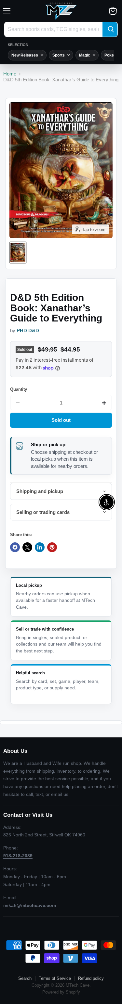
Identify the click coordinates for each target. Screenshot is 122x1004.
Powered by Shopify (61, 992)
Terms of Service (55, 978)
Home (9, 73)
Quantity (18, 389)
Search (25, 978)
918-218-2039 (18, 855)
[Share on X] (27, 547)
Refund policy (91, 978)
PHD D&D (28, 330)
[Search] (109, 29)
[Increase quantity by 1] (104, 402)
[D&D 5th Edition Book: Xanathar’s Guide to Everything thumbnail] (18, 252)
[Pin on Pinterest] (52, 547)
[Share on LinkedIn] (40, 547)
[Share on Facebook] (15, 547)
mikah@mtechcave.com (29, 905)
